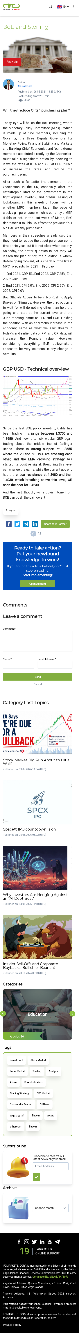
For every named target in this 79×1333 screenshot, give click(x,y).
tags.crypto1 (17, 1115)
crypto (50, 1115)
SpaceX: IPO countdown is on (29, 829)
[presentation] (3, 1014)
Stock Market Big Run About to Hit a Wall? (36, 762)
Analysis (11, 510)
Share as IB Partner (55, 524)
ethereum (15, 1126)
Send (38, 676)
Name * (7, 659)
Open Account (37, 583)
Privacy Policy (12, 1325)
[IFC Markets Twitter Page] (34, 1241)
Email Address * (47, 659)
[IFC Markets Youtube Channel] (49, 1241)
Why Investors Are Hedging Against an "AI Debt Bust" (35, 897)
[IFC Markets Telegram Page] (57, 1241)
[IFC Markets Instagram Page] (26, 1241)
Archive (10, 1188)
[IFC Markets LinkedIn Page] (42, 1241)
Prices (13, 1082)
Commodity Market (21, 1104)
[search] (50, 6)
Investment (16, 1060)
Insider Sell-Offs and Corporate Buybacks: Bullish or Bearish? (30, 966)
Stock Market (38, 1060)
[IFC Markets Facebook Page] (18, 1241)
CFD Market (43, 1093)
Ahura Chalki (25, 86)
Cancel (38, 684)
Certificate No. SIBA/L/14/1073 (51, 1276)
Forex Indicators (33, 1082)
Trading (37, 1071)
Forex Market (17, 1071)
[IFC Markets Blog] (11, 6)
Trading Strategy (19, 1093)
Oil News (45, 1104)
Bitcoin (36, 1115)
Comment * (10, 628)
